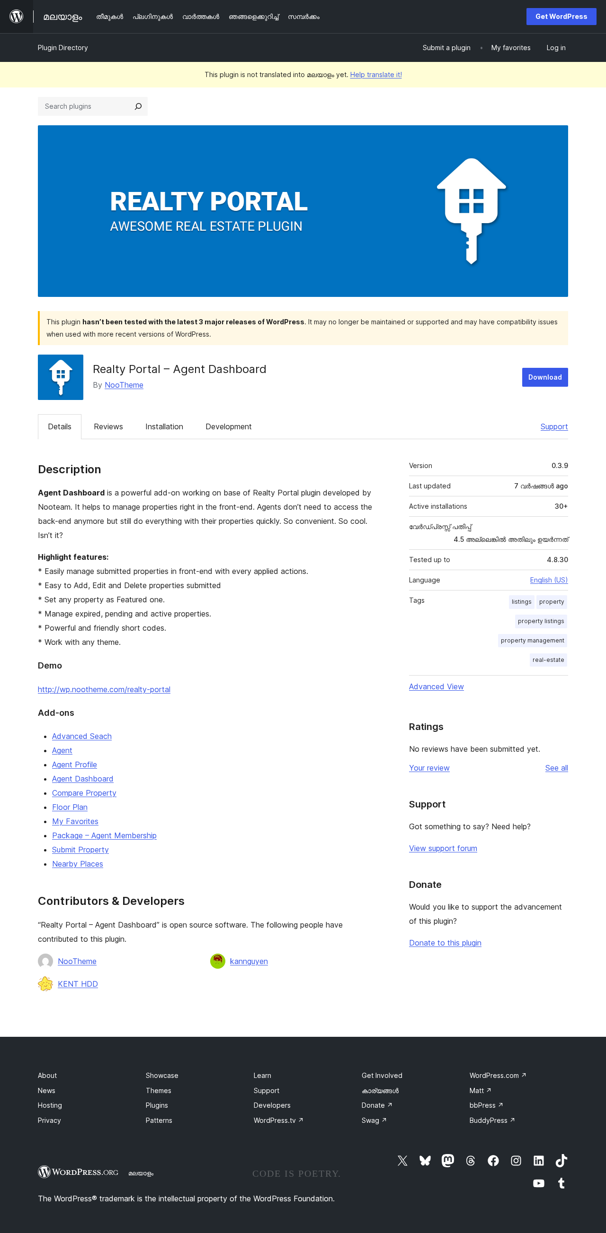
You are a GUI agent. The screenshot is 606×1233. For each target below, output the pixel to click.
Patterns (159, 1120)
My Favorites (75, 821)
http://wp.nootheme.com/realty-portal (104, 689)
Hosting (50, 1105)
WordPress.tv (279, 1120)
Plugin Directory (63, 47)
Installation (164, 426)
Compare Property (84, 793)
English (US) (549, 580)
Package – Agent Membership (104, 835)
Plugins (157, 1105)
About (47, 1075)
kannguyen (249, 961)
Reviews (108, 426)
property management (532, 640)
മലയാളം (140, 1173)
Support (554, 426)
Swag (374, 1120)
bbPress (487, 1105)
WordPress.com (498, 1075)
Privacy (49, 1120)
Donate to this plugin (445, 942)
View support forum (443, 848)
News (46, 1090)
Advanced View (436, 686)
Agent (62, 750)
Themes (158, 1090)
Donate (377, 1105)
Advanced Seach (82, 736)
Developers (272, 1105)
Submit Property (80, 849)
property (551, 601)
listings (522, 601)
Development (228, 426)
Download (545, 377)
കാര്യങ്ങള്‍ (380, 1090)
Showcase (162, 1075)
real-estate (548, 659)
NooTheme (124, 385)
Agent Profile (74, 764)
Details (59, 426)
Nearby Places (77, 863)
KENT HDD (78, 984)
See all (556, 768)
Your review (429, 768)
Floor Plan (70, 807)
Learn (262, 1075)
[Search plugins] (138, 106)
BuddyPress (493, 1120)
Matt (481, 1090)
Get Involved (382, 1075)
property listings (541, 621)
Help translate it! (376, 74)
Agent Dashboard (83, 778)
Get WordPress (561, 16)
